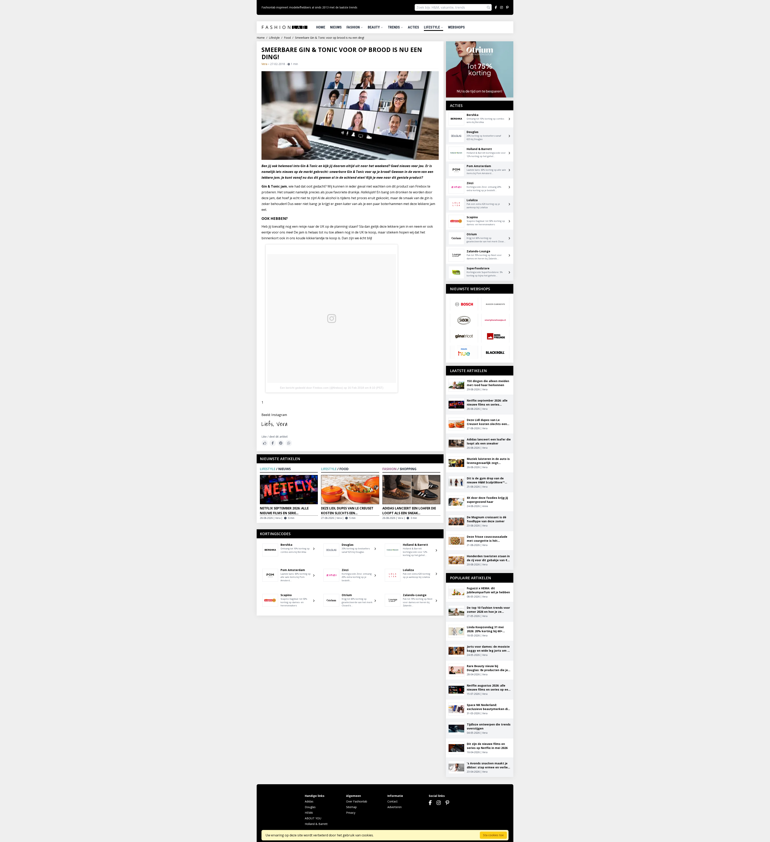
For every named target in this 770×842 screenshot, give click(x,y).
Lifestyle (432, 27)
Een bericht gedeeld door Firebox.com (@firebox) (311, 387)
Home (320, 27)
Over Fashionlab (356, 801)
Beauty (374, 27)
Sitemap (351, 807)
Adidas (309, 801)
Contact (392, 801)
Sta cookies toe (493, 835)
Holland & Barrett (316, 824)
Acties (413, 27)
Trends (394, 27)
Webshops (456, 27)
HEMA (309, 813)
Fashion (353, 27)
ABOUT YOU (313, 818)
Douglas (310, 807)
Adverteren (394, 807)
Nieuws (336, 27)
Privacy (350, 813)
